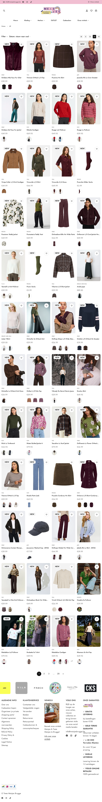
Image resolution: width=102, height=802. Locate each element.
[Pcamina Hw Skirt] (63, 56)
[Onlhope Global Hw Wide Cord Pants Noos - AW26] (63, 526)
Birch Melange (29, 139)
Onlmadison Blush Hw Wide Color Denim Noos (37, 600)
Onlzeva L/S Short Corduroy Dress (87, 495)
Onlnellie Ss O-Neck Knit (35, 339)
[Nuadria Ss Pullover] (89, 579)
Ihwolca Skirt (81, 391)
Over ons (5, 704)
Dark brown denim (29, 609)
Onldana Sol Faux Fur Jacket (11, 130)
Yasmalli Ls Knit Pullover (10, 286)
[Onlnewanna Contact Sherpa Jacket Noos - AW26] (13, 526)
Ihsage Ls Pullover (83, 130)
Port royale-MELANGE (60, 609)
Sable (29, 86)
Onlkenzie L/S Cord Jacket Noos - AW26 (88, 234)
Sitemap (4, 745)
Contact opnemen (8, 718)
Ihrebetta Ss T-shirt (33, 652)
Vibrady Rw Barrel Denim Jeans (63, 391)
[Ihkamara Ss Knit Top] (89, 631)
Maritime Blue (60, 139)
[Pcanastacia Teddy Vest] (38, 213)
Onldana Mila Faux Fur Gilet (11, 78)
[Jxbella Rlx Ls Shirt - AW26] (89, 526)
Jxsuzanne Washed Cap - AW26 (38, 548)
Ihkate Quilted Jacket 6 (35, 443)
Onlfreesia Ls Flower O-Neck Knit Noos (87, 443)
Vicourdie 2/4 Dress (59, 182)
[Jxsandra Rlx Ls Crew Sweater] (89, 56)
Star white (9, 295)
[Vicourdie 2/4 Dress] (63, 161)
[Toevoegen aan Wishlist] (21, 44)
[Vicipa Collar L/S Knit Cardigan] (13, 161)
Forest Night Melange (29, 348)
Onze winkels (82, 20)
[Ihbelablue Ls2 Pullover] (13, 631)
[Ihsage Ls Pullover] (89, 108)
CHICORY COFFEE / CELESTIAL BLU (29, 661)
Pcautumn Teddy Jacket (9, 234)
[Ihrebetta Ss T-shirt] (38, 631)
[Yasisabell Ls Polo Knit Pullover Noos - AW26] (13, 579)
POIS (79, 295)
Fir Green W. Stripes (9, 609)
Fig (9, 86)
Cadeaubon (67, 20)
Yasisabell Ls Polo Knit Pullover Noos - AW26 (12, 600)
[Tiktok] (31, 2)
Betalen (26, 714)
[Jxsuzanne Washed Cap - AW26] (38, 526)
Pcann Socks (31, 286)
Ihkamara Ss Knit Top (84, 652)
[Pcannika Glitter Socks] (89, 161)
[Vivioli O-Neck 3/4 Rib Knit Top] (63, 579)
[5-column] (99, 36)
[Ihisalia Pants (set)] (38, 474)
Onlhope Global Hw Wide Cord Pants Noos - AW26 (63, 548)
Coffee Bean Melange (3, 400)
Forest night (29, 191)
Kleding (27, 20)
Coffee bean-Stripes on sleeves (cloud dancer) (85, 348)
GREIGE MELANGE (79, 400)
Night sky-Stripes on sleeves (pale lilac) (79, 348)
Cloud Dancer (79, 661)
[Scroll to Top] (98, 791)
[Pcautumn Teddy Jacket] (13, 213)
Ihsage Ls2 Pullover (59, 130)
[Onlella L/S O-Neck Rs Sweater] (89, 317)
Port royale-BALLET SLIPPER (9, 504)
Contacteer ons (29, 704)
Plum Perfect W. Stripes (3, 609)
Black (3, 86)
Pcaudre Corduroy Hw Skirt (61, 495)
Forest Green (79, 609)
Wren (54, 504)
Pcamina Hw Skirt (58, 78)
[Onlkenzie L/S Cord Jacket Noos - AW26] (89, 213)
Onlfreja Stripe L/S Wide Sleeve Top (63, 339)
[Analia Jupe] (89, 265)
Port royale (54, 191)
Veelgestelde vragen (31, 708)
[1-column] (81, 36)
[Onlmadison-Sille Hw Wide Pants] (63, 213)
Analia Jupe (81, 286)
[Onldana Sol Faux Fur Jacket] (13, 108)
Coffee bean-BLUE (54, 295)
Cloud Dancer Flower (3, 243)
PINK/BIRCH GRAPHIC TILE (29, 452)
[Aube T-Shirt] (13, 317)
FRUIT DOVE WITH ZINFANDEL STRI (79, 139)
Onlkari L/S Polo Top (34, 391)
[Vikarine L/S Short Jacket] (63, 265)
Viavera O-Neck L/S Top (10, 495)
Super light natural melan (54, 609)
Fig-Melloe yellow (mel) (66, 348)
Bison (79, 504)
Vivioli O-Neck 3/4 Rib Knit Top (63, 600)
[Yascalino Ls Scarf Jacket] (63, 422)
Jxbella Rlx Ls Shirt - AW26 (86, 548)
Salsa (54, 139)
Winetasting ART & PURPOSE (79, 86)
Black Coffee (60, 557)
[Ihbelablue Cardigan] (63, 631)
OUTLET (54, 20)
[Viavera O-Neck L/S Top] (13, 474)
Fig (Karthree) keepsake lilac (35, 400)
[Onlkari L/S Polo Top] (38, 370)
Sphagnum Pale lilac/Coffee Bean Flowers (79, 452)
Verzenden (27, 711)
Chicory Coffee (60, 661)
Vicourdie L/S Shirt (33, 182)
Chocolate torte (3, 557)
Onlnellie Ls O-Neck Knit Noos (12, 391)
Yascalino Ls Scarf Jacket (60, 443)
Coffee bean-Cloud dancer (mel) (60, 348)
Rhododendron (66, 661)
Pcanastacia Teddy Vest (35, 234)
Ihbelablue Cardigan (59, 652)
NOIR (9, 348)
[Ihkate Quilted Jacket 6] (38, 422)
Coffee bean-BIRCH (15, 504)
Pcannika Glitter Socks (85, 182)
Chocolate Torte (85, 504)
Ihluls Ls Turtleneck (8, 443)
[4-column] (94, 36)
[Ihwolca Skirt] (89, 370)
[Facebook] (23, 2)
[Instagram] (27, 2)
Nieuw (15, 20)
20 (58, 673)
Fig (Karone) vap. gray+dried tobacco (29, 400)
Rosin (3, 452)
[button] (96, 10)
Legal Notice (6, 742)
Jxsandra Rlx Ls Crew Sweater (87, 78)
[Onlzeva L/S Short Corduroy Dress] (89, 474)
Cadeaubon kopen (8, 708)
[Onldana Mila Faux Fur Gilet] (13, 56)
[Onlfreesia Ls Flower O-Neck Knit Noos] (89, 422)
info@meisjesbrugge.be (72, 731)
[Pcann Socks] (38, 265)
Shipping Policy (7, 728)
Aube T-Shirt (5, 339)
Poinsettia (54, 661)
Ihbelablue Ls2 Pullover (9, 652)
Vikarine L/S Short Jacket (61, 286)
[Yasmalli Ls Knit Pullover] (13, 265)
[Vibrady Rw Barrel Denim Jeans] (63, 370)
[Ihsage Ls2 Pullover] (63, 108)
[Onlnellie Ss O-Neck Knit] (38, 317)
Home (3, 26)
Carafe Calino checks (54, 452)
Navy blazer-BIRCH (3, 504)
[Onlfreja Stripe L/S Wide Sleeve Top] (63, 317)
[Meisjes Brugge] (51, 10)
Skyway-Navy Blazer (79, 557)
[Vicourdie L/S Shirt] (38, 161)
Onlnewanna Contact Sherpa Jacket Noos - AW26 (11, 548)
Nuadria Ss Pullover (84, 600)
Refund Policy (6, 731)
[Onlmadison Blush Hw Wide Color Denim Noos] (38, 579)
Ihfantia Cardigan (33, 130)
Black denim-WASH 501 (54, 400)
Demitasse (3, 139)
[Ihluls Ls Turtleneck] (13, 422)
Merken (40, 20)
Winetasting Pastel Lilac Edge (79, 191)
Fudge (54, 243)
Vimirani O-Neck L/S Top (35, 78)
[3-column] (90, 36)
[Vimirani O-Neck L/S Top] (38, 56)
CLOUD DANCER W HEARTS (3, 661)
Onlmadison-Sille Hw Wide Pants (63, 234)
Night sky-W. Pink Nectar (29, 557)
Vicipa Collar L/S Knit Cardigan (12, 182)
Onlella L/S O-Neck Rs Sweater (88, 339)
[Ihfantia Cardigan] (38, 108)
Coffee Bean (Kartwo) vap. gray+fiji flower (41, 400)
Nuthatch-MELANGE (3, 191)
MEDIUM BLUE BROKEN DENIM (29, 504)
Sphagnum (29, 243)
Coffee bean (60, 191)
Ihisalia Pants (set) (33, 495)
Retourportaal (28, 721)
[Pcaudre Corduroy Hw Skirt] (63, 474)
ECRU (3, 348)
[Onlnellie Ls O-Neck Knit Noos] (13, 370)
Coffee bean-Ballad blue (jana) (54, 348)
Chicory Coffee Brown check (54, 86)
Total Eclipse (9, 452)
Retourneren (28, 718)
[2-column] (85, 36)
